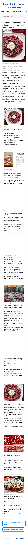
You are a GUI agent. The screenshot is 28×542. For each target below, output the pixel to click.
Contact (9, 538)
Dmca (5, 538)
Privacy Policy (15, 538)
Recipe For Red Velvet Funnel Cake (14, 6)
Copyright (21, 538)
